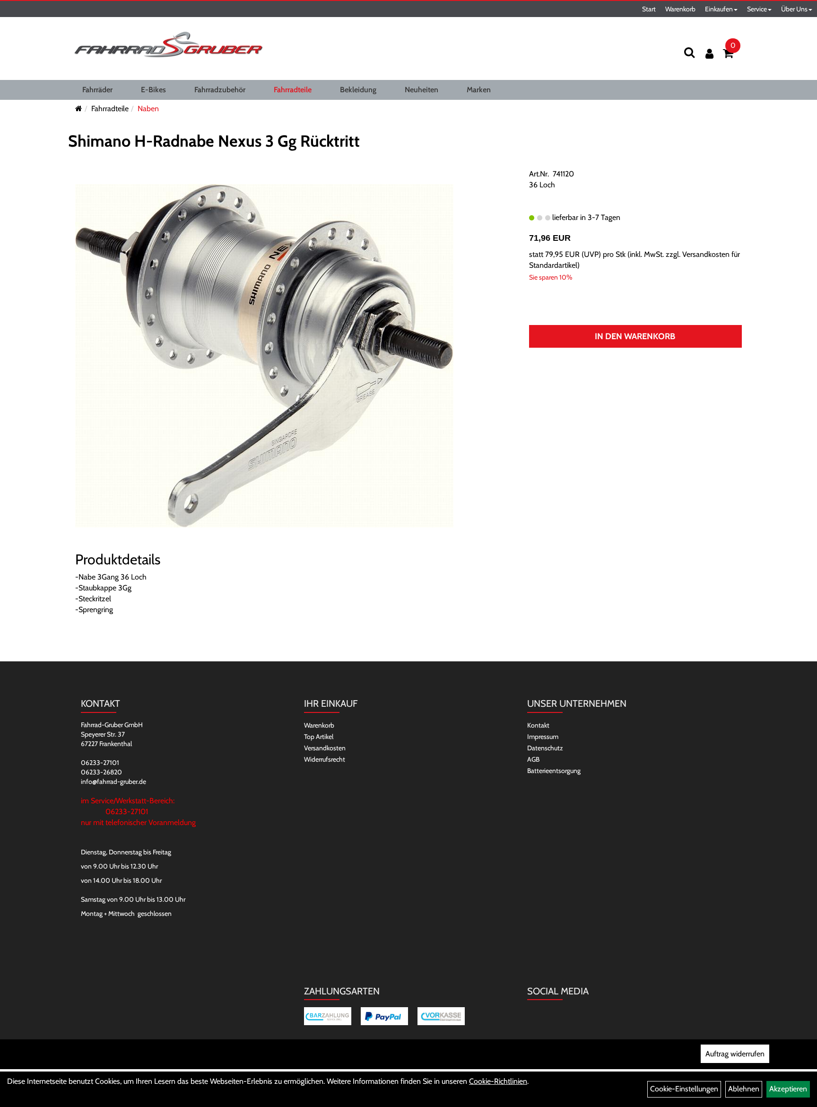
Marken (479, 89)
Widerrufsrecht (324, 759)
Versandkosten (325, 748)
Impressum (542, 736)
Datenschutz (545, 748)
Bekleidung (358, 89)
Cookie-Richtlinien (498, 1081)
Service (757, 9)
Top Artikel (318, 736)
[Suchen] (689, 52)
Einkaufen (719, 9)
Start (649, 9)
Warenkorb (680, 9)
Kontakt (538, 725)
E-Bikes (153, 89)
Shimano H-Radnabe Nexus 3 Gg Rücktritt (214, 141)
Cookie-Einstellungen (684, 1088)
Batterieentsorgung (554, 770)
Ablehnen (743, 1088)
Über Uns (794, 9)
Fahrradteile (293, 89)
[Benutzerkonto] (709, 53)
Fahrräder (97, 89)
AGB (533, 759)
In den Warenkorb (635, 336)
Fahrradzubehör (219, 89)
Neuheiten (421, 89)
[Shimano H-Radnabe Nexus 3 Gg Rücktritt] (264, 355)
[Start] (78, 108)
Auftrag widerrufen (735, 1053)
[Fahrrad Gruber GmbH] (168, 45)
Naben (148, 108)
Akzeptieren (788, 1088)
